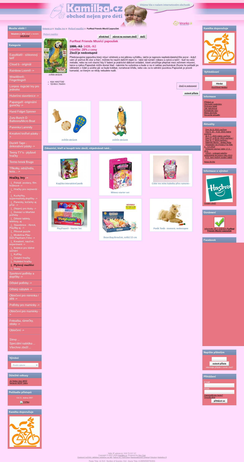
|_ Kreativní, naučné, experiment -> (21, 243)
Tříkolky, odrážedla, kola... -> (21, 170)
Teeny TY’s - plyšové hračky (22, 154)
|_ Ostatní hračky (19, 257)
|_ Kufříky (15, 254)
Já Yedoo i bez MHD (18, 381)
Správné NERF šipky (18, 383)
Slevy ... (14, 339)
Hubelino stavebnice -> (24, 95)
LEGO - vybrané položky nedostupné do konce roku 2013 (218, 154)
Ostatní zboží (210, 203)
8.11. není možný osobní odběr (218, 157)
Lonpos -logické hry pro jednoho (24, 88)
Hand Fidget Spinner (22, 111)
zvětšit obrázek (69, 140)
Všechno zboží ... (20, 347)
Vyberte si (47, 29)
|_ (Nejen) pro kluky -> (22, 208)
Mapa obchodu (210, 113)
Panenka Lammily (20, 127)
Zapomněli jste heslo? (213, 395)
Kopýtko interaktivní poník (69, 183)
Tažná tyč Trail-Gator (121, 457)
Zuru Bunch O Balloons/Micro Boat (22, 119)
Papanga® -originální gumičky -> (23, 104)
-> (18, 177)
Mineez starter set (120, 192)
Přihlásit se (209, 102)
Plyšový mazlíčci (76, 29)
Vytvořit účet (209, 397)
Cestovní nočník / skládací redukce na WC (95, 457)
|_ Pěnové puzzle (19, 231)
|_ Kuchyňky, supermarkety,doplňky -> (23, 197)
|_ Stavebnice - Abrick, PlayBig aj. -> (22, 226)
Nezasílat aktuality (212, 115)
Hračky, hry (60, 29)
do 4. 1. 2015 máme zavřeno (217, 136)
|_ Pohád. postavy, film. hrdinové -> (23, 184)
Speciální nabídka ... (22, 343)
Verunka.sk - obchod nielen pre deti (182, 23)
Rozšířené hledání (219, 87)
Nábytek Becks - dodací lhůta (218, 142)
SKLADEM (24, 36)
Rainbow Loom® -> (21, 70)
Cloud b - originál (20, 64)
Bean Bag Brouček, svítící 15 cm (120, 237)
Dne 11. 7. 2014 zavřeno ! (216, 140)
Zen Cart (142, 455)
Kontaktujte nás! (211, 111)
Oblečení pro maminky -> (24, 313)
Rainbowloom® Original (140, 457)
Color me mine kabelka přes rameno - (171, 183)
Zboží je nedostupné (188, 86)
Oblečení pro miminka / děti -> (24, 297)
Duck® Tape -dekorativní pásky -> (22, 145)
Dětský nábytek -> (20, 289)
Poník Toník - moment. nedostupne (170, 228)
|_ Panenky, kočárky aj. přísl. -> (23, 203)
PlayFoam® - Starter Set (69, 228)
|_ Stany (14, 268)
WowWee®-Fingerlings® (17, 78)
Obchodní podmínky (213, 104)
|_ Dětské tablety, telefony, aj (19, 220)
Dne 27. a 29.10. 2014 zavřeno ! (219, 138)
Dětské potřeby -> (20, 283)
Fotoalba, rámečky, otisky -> (21, 322)
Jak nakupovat (210, 108)
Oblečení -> (16, 330)
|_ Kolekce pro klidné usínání (21, 249)
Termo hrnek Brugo (21, 162)
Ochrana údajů (210, 106)
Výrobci (14, 357)
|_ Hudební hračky (20, 261)
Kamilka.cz (122, 455)
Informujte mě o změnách (219, 230)
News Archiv (209, 162)
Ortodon (153, 457)
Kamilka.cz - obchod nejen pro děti (72, 5)
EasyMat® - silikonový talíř (23, 56)
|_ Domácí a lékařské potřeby (22, 213)
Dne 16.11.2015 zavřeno (216, 129)
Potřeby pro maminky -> (24, 305)
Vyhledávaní (211, 71)
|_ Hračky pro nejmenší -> (24, 190)
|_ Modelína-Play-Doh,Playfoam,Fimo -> (22, 236)
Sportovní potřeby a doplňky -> (21, 275)
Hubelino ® (162, 457)
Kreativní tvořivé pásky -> (24, 135)
